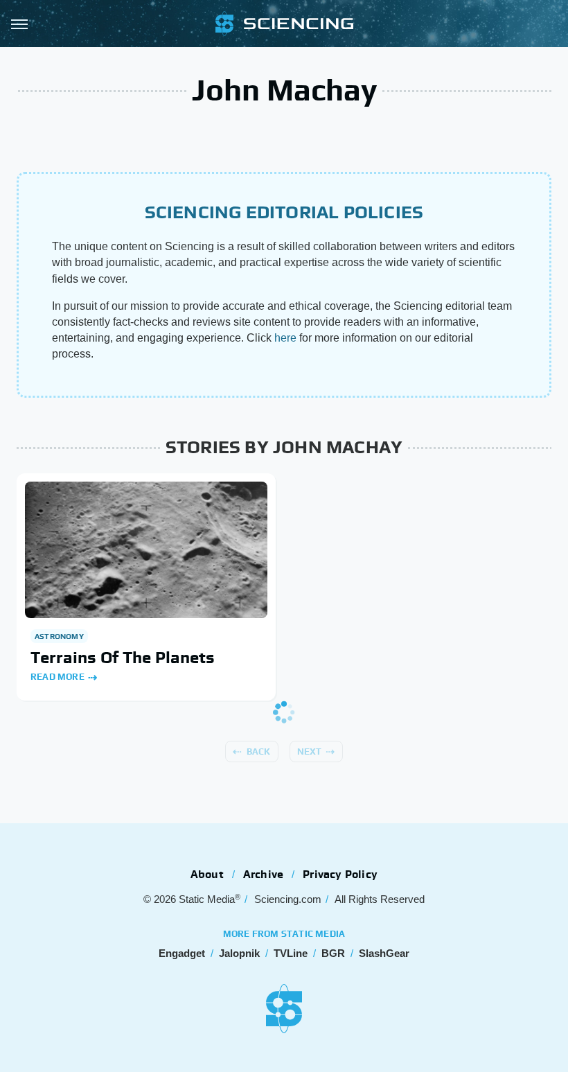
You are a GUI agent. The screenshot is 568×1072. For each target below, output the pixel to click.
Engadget (182, 953)
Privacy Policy (340, 874)
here (285, 338)
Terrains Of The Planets (122, 657)
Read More (57, 676)
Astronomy (59, 636)
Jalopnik (239, 953)
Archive (263, 874)
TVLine (291, 953)
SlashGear (384, 953)
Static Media (207, 899)
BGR (333, 953)
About (207, 874)
